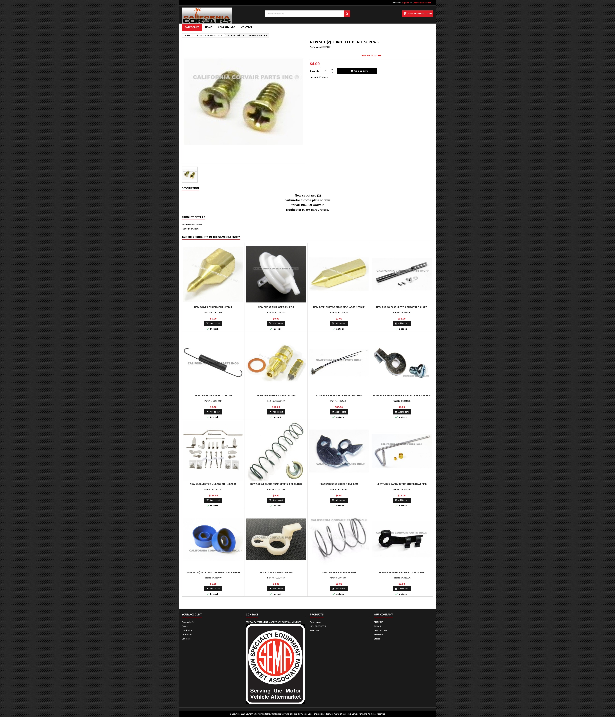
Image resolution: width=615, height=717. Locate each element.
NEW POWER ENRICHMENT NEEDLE (213, 307)
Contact (252, 614)
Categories (192, 27)
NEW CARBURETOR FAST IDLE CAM (339, 484)
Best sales (314, 630)
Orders (185, 626)
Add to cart (359, 70)
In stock (186, 229)
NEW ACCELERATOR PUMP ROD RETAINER (402, 572)
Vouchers (186, 639)
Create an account (422, 3)
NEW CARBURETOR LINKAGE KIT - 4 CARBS (213, 484)
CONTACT (246, 27)
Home (208, 27)
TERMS (377, 626)
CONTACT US (380, 630)
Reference (315, 47)
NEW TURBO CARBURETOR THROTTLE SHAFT (401, 307)
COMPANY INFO (226, 27)
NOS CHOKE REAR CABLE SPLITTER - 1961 (339, 395)
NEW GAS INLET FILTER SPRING (339, 572)
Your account (192, 614)
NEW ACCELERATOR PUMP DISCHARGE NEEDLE (339, 307)
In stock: (314, 77)
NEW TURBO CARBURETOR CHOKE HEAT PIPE (402, 484)
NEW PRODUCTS (318, 626)
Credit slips (187, 630)
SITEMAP (378, 634)
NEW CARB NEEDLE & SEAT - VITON (276, 395)
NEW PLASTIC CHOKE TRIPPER (276, 572)
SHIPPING (378, 622)
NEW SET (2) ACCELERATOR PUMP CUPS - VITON (213, 572)
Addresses (187, 634)
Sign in (405, 3)
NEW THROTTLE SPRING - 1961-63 (213, 395)
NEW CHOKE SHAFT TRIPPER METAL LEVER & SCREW (401, 395)
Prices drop (315, 622)
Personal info (188, 622)
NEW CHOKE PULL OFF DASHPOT (276, 307)
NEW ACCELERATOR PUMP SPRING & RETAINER (276, 484)
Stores (377, 639)
